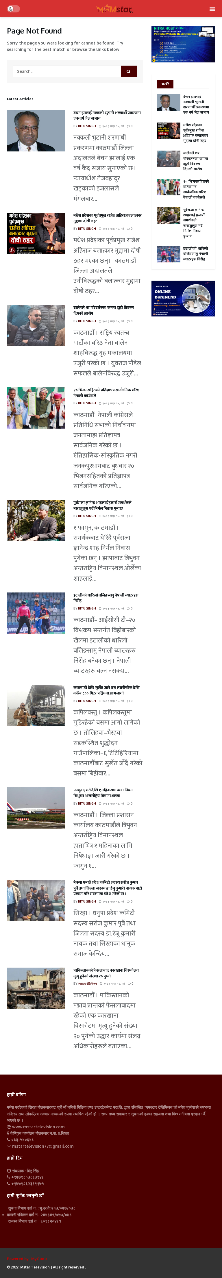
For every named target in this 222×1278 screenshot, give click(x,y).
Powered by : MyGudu (27, 1258)
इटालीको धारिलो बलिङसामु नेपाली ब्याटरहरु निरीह (105, 598)
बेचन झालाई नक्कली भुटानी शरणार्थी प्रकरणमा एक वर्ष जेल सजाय (107, 116)
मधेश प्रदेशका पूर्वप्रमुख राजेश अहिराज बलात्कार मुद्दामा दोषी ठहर (107, 218)
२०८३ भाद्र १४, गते (112, 126)
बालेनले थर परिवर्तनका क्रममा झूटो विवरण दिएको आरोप (103, 310)
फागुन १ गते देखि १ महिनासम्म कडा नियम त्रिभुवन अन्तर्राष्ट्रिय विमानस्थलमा (103, 793)
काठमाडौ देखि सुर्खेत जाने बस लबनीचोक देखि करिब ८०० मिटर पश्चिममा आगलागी (106, 690)
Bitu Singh (87, 126)
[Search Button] (129, 71)
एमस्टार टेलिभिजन (87, 983)
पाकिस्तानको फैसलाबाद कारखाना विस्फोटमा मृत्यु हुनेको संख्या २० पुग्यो (106, 973)
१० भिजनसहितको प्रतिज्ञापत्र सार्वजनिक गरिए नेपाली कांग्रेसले (106, 393)
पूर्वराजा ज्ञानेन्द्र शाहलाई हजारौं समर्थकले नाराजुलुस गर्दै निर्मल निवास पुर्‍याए (102, 505)
